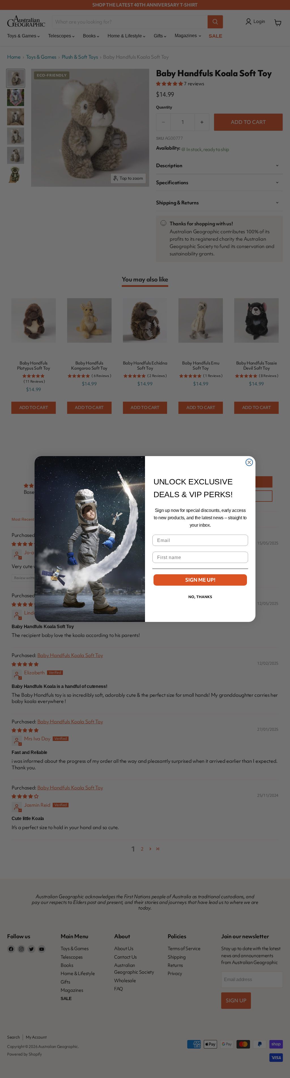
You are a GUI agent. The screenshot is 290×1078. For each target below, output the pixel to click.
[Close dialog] (249, 462)
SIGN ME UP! (200, 580)
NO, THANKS (200, 596)
